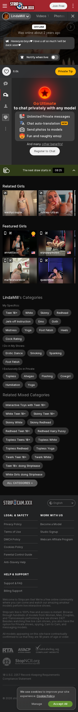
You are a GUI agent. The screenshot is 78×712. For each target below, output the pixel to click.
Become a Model (51, 524)
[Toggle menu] (5, 6)
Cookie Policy (45, 696)
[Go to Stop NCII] (28, 661)
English (58, 503)
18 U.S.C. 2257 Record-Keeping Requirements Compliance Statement (31, 676)
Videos (42, 16)
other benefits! (52, 144)
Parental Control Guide (18, 554)
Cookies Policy (13, 547)
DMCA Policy (12, 539)
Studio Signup (49, 531)
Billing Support (13, 590)
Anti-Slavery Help (15, 562)
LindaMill (11, 297)
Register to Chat (44, 151)
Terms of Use (12, 531)
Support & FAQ (13, 583)
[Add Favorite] (6, 71)
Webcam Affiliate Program (56, 539)
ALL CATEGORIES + (20, 483)
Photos (62, 16)
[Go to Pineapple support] (7, 662)
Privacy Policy (13, 524)
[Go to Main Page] (24, 5)
